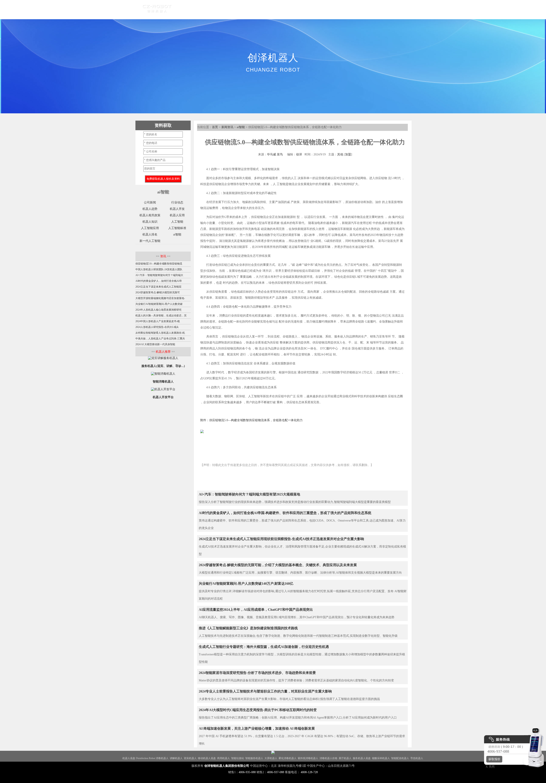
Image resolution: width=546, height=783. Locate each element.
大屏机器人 (270, 758)
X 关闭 (489, 766)
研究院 (282, 9)
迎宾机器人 (190, 758)
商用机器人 (223, 758)
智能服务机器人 (254, 758)
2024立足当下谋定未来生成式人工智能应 (158, 286)
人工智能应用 (150, 228)
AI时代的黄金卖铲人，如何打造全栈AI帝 (158, 280)
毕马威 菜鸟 (275, 154)
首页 (185, 9)
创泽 (299, 154)
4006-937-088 (275, 772)
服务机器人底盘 (362, 758)
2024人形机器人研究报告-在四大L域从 (157, 327)
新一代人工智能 (149, 240)
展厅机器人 (345, 758)
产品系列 (202, 9)
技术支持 (302, 9)
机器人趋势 (149, 208)
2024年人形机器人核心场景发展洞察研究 (158, 309)
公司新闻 (150, 202)
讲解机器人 (176, 758)
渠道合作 (243, 9)
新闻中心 (264, 9)
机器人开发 (177, 208)
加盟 (348, 154)
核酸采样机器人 (381, 758)
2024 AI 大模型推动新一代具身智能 (155, 344)
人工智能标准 (177, 228)
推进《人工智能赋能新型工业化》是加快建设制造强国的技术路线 (248, 628)
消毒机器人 (162, 758)
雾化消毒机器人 (287, 758)
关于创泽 (322, 9)
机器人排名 (149, 234)
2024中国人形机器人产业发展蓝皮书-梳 (157, 321)
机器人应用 (177, 215)
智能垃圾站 (237, 758)
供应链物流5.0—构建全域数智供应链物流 (158, 263)
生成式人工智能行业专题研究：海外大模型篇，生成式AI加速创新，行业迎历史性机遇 (264, 647)
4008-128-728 (309, 772)
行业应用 (223, 9)
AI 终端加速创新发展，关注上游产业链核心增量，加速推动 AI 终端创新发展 (257, 728)
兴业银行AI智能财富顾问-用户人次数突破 (159, 303)
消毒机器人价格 (328, 758)
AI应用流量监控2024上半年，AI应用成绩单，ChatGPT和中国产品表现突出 (256, 609)
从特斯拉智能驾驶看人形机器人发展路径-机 (160, 332)
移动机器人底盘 (207, 758)
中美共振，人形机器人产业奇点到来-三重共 (160, 338)
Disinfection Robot (145, 758)
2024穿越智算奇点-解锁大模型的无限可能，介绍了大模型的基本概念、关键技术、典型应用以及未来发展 (278, 565)
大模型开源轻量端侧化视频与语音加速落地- (160, 298)
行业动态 (177, 202)
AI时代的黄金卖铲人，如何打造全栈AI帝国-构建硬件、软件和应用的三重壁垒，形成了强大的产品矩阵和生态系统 (285, 513)
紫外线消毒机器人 (308, 758)
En (344, 9)
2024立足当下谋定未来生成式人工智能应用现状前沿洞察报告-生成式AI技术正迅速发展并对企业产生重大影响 (281, 539)
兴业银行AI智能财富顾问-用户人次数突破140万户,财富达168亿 (246, 583)
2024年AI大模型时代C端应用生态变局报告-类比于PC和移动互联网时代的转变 (258, 710)
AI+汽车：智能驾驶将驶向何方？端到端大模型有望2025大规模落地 (249, 494)
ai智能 (241, 127)
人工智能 (177, 221)
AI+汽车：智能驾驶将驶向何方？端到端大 (159, 275)
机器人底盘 (128, 758)
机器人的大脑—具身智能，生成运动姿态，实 (161, 315)
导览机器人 (416, 758)
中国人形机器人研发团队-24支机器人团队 (158, 269)
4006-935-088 (247, 772)
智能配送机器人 (400, 758)
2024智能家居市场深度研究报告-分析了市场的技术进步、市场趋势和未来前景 (257, 673)
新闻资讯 (227, 127)
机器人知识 (149, 221)
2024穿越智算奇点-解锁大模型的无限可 (157, 292)
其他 (340, 154)
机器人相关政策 (149, 215)
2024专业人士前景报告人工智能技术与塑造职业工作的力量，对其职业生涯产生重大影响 (265, 691)
